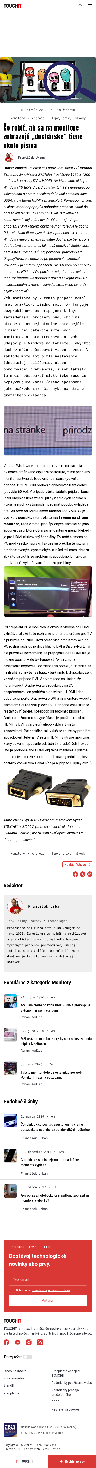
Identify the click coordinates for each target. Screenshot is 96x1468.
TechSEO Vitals (50, 1449)
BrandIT (9, 1385)
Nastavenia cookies (66, 1410)
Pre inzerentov (14, 1378)
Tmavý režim (13, 1357)
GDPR (56, 1402)
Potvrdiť (48, 1300)
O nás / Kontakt (15, 1371)
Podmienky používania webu (72, 1383)
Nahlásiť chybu (75, 864)
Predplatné (11, 1393)
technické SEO (14, 1449)
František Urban (31, 157)
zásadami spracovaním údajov (51, 1290)
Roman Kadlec (31, 1017)
